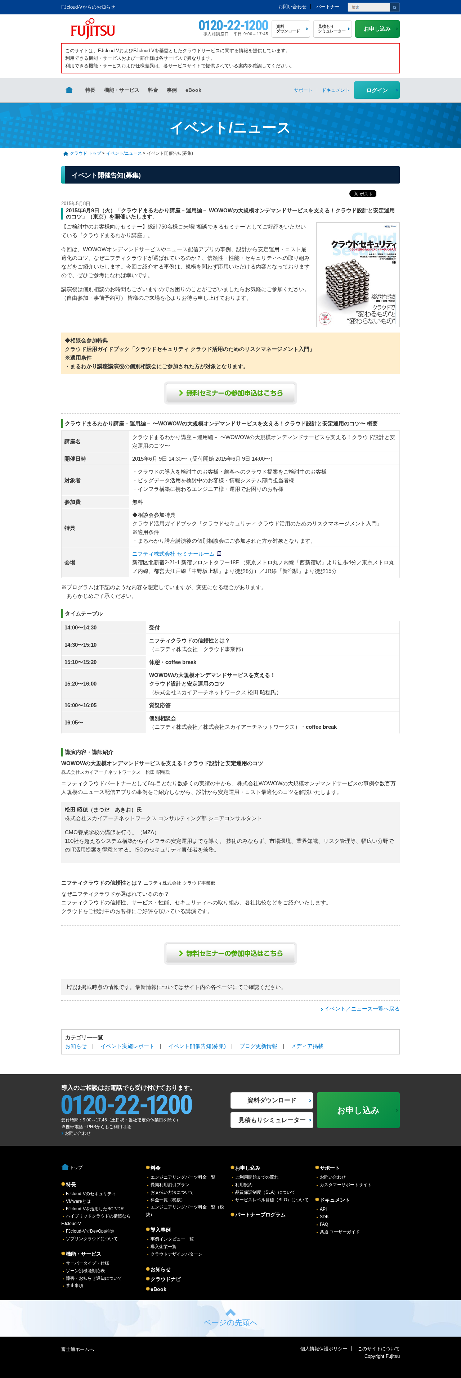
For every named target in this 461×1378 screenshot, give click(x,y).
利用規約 (243, 1184)
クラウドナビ (166, 1279)
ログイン (377, 90)
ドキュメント (335, 1200)
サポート (330, 1168)
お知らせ (76, 1046)
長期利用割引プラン (170, 1184)
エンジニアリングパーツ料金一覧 (183, 1177)
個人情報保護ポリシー (323, 1348)
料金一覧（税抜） (168, 1199)
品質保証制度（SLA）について (265, 1192)
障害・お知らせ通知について (94, 1278)
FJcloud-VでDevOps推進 (90, 1231)
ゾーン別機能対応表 (85, 1270)
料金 (153, 90)
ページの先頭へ (230, 1322)
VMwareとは (78, 1201)
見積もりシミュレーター (272, 1120)
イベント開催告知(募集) (197, 1046)
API (323, 1209)
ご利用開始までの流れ (256, 1177)
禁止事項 (74, 1285)
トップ (76, 1167)
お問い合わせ (292, 6)
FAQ (324, 1224)
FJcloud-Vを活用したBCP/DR (95, 1208)
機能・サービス (121, 90)
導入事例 (161, 1230)
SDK (324, 1216)
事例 (172, 90)
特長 (90, 90)
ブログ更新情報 (258, 1046)
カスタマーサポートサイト (346, 1184)
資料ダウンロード (271, 1100)
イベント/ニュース (124, 153)
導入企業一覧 (163, 1246)
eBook (193, 90)
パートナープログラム (260, 1214)
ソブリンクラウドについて (92, 1238)
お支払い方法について (172, 1192)
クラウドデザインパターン (176, 1254)
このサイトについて (379, 1348)
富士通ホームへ (77, 1349)
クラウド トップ (85, 153)
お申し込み (247, 1168)
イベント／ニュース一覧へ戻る (362, 1009)
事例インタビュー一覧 (172, 1239)
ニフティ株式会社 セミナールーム (173, 554)
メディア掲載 (307, 1046)
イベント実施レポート (127, 1046)
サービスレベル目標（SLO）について (272, 1199)
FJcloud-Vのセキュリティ (91, 1193)
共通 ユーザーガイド (340, 1231)
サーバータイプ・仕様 (87, 1263)
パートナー (328, 6)
